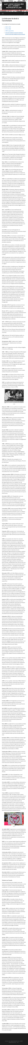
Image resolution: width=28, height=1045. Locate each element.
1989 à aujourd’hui (9, 30)
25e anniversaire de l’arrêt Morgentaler (14, 6)
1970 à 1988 (8, 28)
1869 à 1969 (8, 27)
